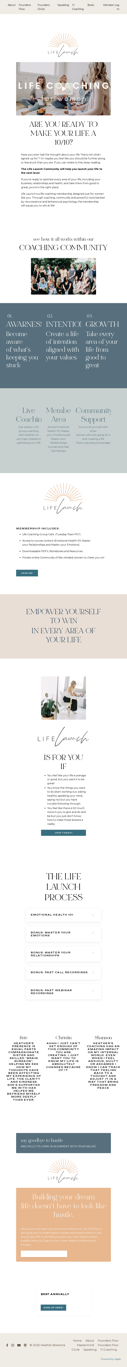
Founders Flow (25, 7)
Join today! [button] (63, 832)
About (12, 5)
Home (77, 1340)
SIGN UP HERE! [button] (54, 1307)
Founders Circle (44, 7)
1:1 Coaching (78, 7)
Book (91, 5)
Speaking (63, 5)
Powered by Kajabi (111, 1359)
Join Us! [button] (27, 573)
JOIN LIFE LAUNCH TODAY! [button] (44, 1253)
